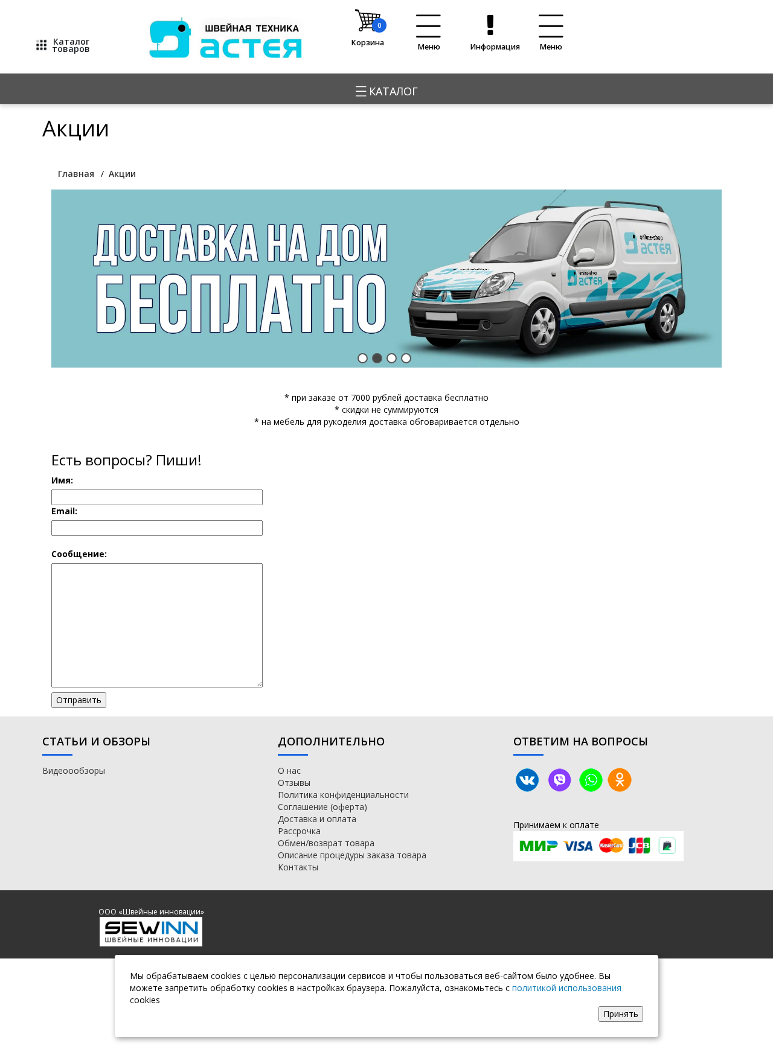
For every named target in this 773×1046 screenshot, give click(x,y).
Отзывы (294, 782)
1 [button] (363, 358)
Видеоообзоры (73, 770)
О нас (289, 770)
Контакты (298, 867)
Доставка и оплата (317, 818)
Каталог (392, 91)
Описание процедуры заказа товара (352, 855)
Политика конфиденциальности (343, 794)
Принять (620, 1013)
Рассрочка (299, 831)
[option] (386, 279)
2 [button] (377, 358)
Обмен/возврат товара (326, 843)
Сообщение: (79, 554)
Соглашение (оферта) (322, 806)
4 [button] (406, 358)
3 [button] (391, 358)
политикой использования (566, 987)
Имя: (62, 480)
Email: (64, 511)
